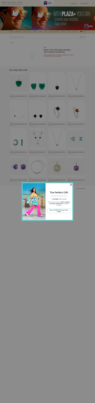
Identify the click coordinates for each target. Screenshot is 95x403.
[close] (71, 184)
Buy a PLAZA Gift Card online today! (59, 210)
